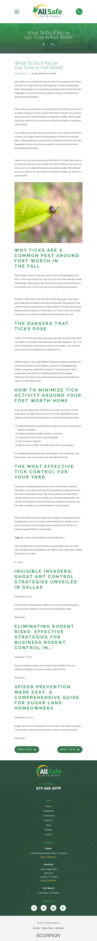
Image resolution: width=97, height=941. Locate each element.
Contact (48, 834)
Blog (48, 825)
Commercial (48, 815)
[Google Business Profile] (53, 908)
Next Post (68, 749)
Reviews (49, 829)
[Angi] (44, 908)
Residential (48, 811)
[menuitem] (36, 927)
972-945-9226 (48, 788)
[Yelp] (63, 908)
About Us (48, 820)
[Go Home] (43, 44)
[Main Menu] (17, 11)
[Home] (47, 11)
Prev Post (25, 749)
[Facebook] (34, 908)
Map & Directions (49, 857)
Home (48, 806)
